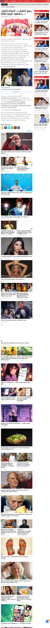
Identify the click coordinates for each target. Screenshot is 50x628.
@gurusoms (22, 103)
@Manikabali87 (10, 101)
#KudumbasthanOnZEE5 (8, 98)
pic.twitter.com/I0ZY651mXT (9, 107)
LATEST (37, 11)
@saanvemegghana (20, 101)
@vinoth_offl (15, 103)
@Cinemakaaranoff (6, 103)
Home (3, 6)
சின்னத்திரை (13, 1)
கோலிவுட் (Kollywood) (10, 6)
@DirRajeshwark (5, 105)
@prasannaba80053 (25, 105)
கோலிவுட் (6, 1)
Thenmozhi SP (5, 16)
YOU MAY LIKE (39, 77)
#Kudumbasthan (16, 100)
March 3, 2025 (17, 110)
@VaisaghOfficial (15, 105)
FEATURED (38, 38)
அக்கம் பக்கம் (27, 1)
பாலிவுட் (20, 1)
